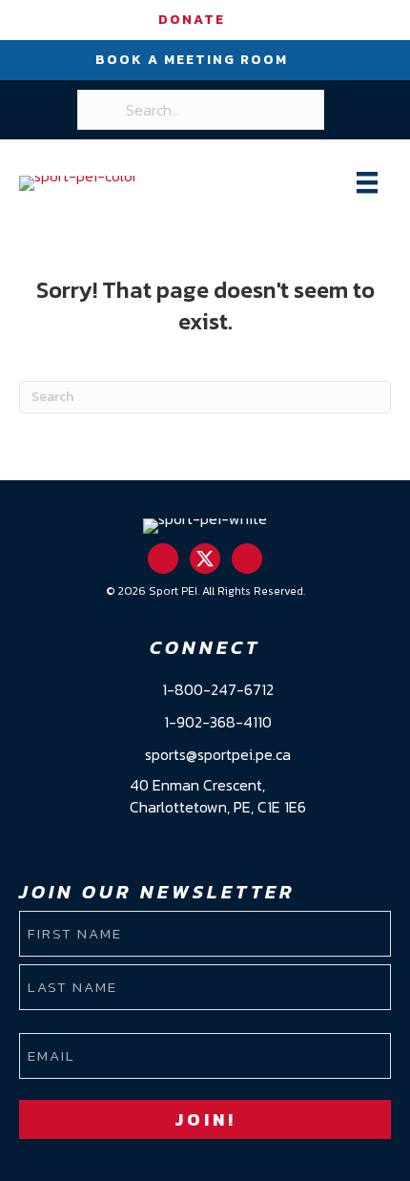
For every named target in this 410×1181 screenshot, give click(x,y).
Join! (205, 1119)
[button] (163, 558)
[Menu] (367, 182)
